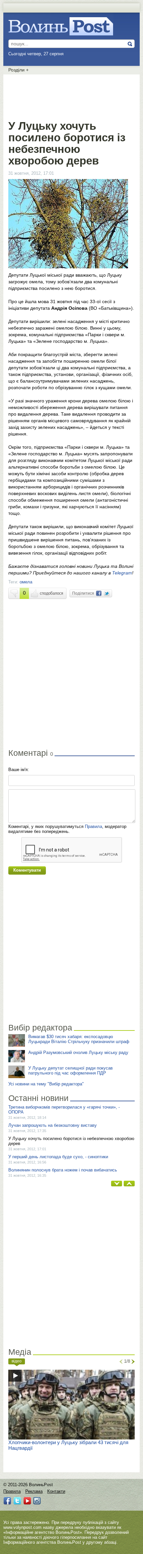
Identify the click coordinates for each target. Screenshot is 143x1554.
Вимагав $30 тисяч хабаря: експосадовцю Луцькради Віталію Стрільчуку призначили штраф (78, 1039)
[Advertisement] (71, 96)
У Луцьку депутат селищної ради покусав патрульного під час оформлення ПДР (70, 1070)
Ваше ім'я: (18, 769)
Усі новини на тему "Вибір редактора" (46, 1083)
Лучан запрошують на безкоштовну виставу (52, 1125)
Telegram (122, 572)
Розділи (18, 69)
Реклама (34, 1491)
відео (17, 1361)
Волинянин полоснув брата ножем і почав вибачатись (62, 1169)
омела (26, 581)
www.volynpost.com (22, 1527)
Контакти (56, 1491)
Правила (93, 826)
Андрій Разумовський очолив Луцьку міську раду (78, 1052)
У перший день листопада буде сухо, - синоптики (58, 1156)
